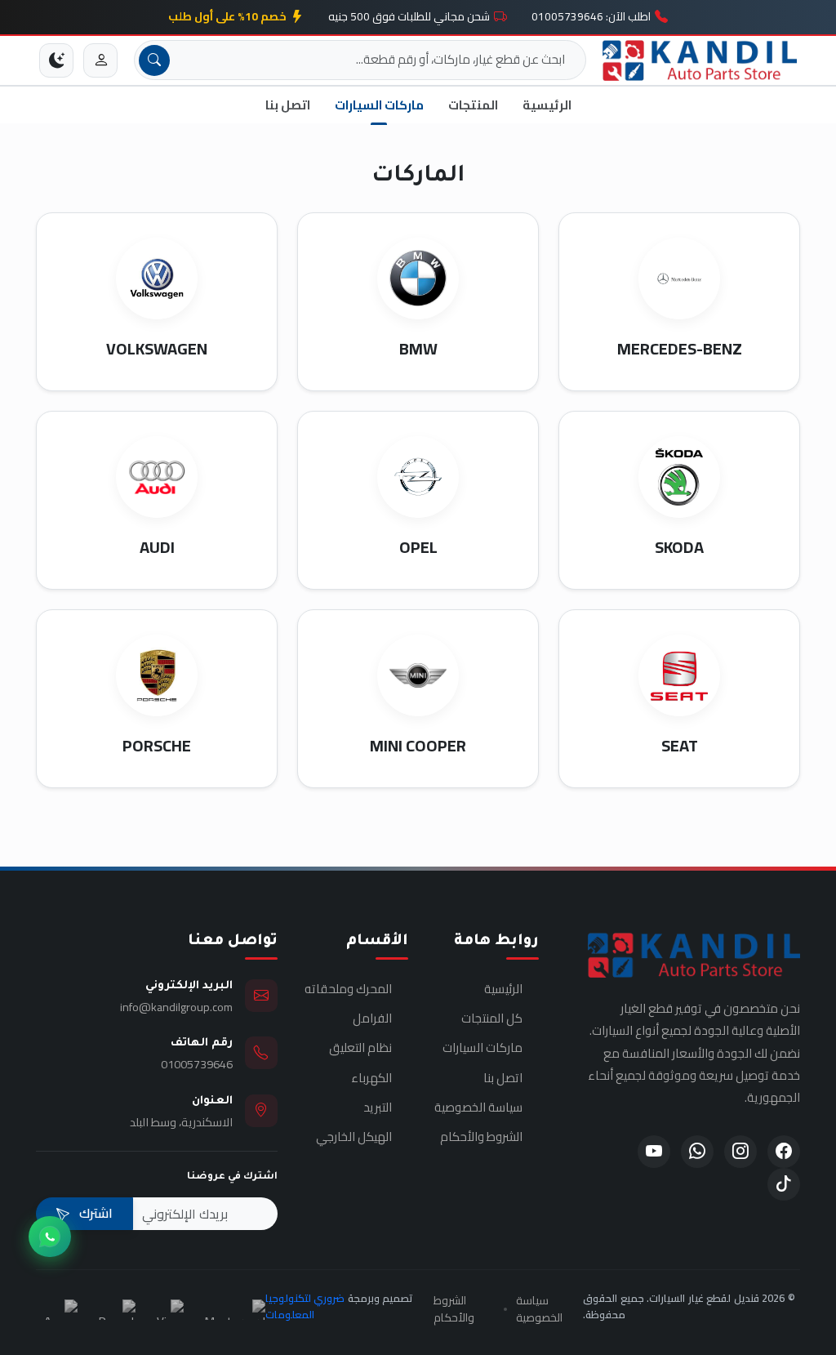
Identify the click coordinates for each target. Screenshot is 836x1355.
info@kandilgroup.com (176, 1007)
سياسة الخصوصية (478, 1107)
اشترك (94, 1213)
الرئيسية (546, 105)
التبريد (377, 1107)
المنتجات (473, 105)
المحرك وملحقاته (348, 989)
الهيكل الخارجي (354, 1137)
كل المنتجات (491, 1018)
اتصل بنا (287, 105)
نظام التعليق (360, 1048)
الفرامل (372, 1018)
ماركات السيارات (379, 105)
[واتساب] (50, 1236)
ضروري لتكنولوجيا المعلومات (305, 1306)
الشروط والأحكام (481, 1137)
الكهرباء (371, 1078)
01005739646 (197, 1064)
